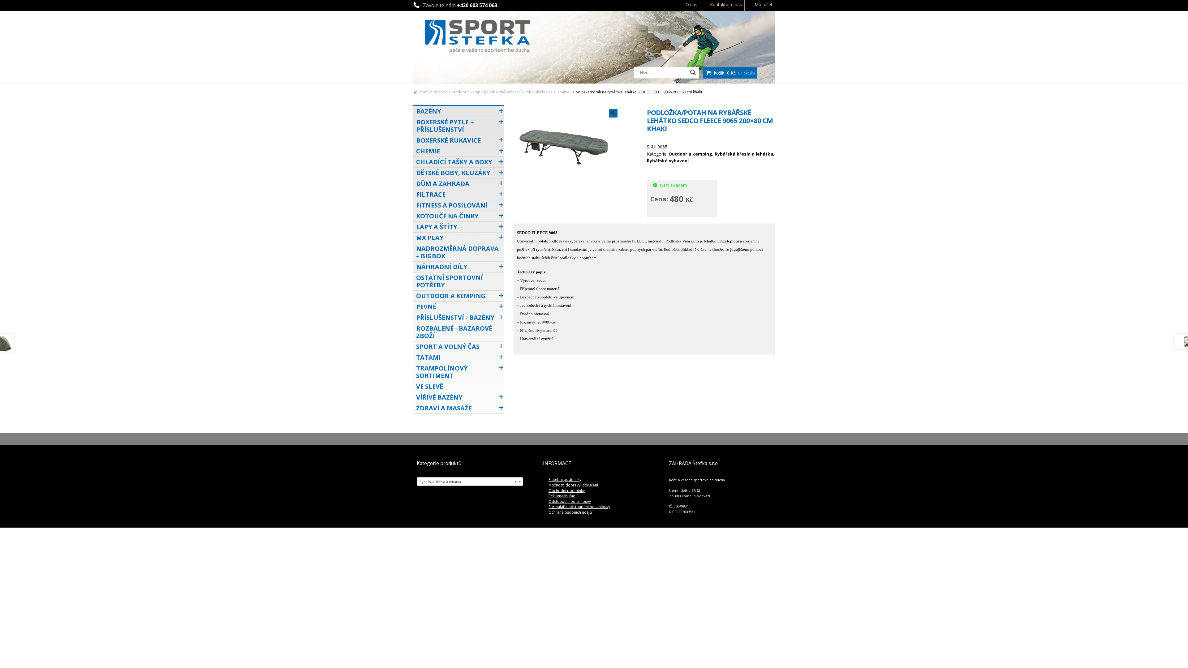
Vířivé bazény (439, 397)
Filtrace (431, 194)
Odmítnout (1103, 643)
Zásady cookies (1079, 656)
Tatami (428, 357)
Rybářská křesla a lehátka (547, 92)
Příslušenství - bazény (455, 317)
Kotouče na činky (447, 216)
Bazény (428, 111)
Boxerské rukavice (448, 140)
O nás (691, 4)
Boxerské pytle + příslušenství (445, 126)
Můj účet (764, 4)
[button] (1176, 613)
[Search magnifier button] (693, 72)
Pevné (426, 306)
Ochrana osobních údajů (1117, 656)
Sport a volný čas (448, 346)
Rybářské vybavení (506, 92)
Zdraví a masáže (444, 408)
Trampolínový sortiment (442, 372)
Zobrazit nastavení (1155, 643)
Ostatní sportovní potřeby (449, 281)
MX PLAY (430, 237)
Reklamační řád (562, 496)
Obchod (441, 92)
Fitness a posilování (452, 205)
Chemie (428, 151)
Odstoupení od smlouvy (570, 501)
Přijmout (1052, 643)
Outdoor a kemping (469, 92)
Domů (424, 92)
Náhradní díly (441, 267)
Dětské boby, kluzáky (453, 173)
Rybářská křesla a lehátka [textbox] (468, 481)
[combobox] (470, 481)
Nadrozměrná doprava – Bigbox (457, 252)
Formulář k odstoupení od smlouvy (579, 506)
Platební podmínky (565, 479)
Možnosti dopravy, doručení (573, 485)
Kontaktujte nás (726, 4)
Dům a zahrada (442, 183)
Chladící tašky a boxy (454, 162)
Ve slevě (429, 386)
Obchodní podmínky (567, 490)
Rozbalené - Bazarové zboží (454, 332)
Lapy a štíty (436, 227)
